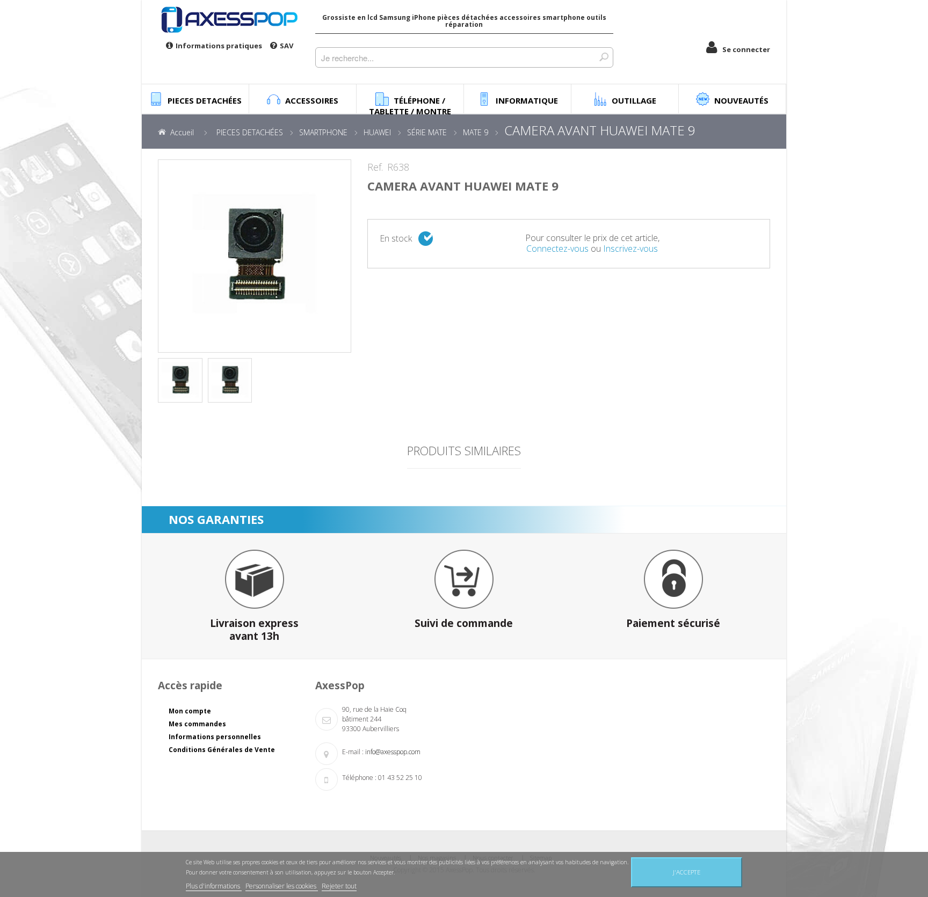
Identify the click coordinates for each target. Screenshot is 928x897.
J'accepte (686, 872)
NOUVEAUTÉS (741, 100)
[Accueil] (228, 19)
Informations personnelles (215, 736)
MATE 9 (475, 132)
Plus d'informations (214, 886)
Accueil (182, 132)
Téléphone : (359, 777)
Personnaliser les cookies (281, 886)
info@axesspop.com (393, 751)
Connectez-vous (557, 248)
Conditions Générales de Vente (222, 749)
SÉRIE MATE (427, 132)
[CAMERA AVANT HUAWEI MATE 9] (180, 380)
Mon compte (190, 711)
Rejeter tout (339, 886)
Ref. (375, 167)
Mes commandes (197, 723)
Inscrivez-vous (630, 248)
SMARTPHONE (323, 132)
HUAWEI (377, 132)
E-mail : (353, 751)
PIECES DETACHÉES (249, 132)
